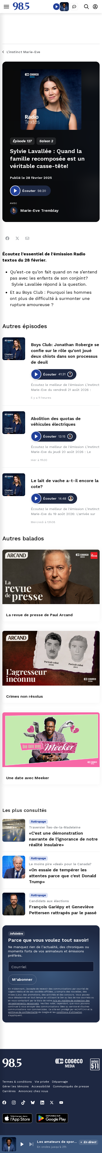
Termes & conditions (17, 1081)
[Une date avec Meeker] (51, 739)
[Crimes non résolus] (51, 658)
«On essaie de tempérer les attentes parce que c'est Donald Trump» (62, 875)
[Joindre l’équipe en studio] (74, 6)
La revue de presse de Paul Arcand (39, 615)
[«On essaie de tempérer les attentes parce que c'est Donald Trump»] (13, 867)
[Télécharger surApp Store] (17, 1118)
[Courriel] (27, 238)
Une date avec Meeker (27, 778)
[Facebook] (7, 238)
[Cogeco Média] (69, 1066)
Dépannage (60, 1081)
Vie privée (42, 1081)
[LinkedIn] (42, 1102)
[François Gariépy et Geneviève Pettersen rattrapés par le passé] (13, 904)
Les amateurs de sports (57, 1142)
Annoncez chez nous (33, 1091)
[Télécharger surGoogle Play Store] (52, 1118)
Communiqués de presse (71, 1086)
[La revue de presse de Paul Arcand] (51, 577)
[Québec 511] (95, 1069)
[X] (52, 1102)
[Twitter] (17, 238)
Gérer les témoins (15, 1086)
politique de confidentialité (22, 1012)
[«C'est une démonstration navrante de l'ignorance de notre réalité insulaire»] (13, 830)
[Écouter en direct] (56, 6)
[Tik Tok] (23, 1102)
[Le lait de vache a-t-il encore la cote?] (13, 484)
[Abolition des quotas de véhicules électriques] (13, 422)
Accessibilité (41, 1086)
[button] (22, 1144)
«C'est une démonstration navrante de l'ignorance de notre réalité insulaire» (63, 839)
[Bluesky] (33, 1102)
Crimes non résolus (24, 696)
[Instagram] (14, 1102)
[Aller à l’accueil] (21, 8)
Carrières (9, 1091)
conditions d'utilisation (69, 1012)
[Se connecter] (95, 6)
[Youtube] (61, 1102)
